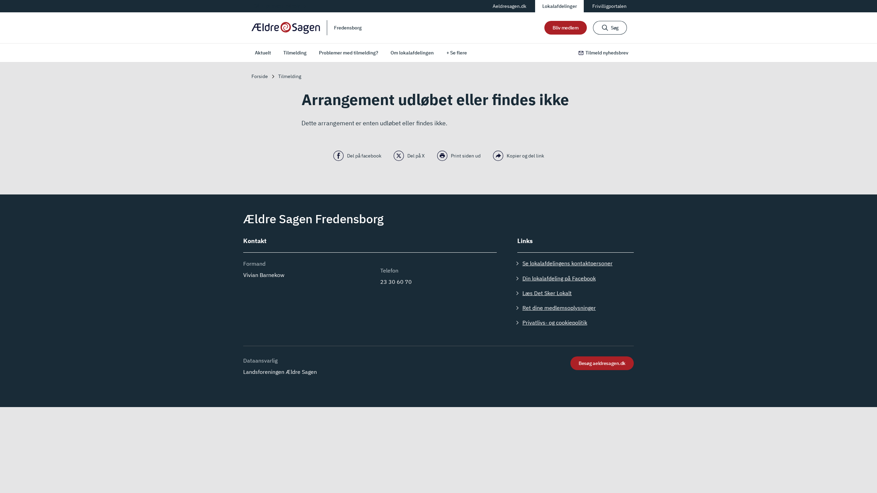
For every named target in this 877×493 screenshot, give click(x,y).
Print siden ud (466, 156)
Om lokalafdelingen (412, 53)
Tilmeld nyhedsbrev (606, 53)
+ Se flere (456, 53)
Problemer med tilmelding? (348, 53)
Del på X (416, 156)
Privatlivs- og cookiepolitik (554, 322)
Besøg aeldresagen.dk (602, 363)
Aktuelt (263, 53)
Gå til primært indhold (277, 6)
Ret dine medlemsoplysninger (559, 307)
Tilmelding (295, 53)
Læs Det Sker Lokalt (547, 293)
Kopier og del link (525, 156)
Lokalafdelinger (559, 6)
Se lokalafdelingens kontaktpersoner (567, 263)
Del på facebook (364, 156)
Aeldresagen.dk (509, 6)
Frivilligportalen (609, 6)
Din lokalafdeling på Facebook (559, 278)
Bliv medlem (566, 28)
